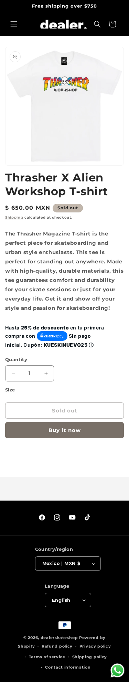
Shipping (14, 217)
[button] (13, 24)
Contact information (67, 667)
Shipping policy (89, 656)
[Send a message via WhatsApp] (117, 670)
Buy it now (65, 430)
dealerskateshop (59, 637)
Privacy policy (95, 646)
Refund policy (57, 646)
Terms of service (47, 656)
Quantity (16, 359)
